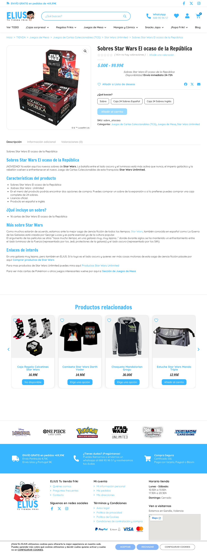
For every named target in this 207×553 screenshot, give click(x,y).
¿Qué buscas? (105, 94)
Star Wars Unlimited (116, 37)
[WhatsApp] (148, 16)
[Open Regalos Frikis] (75, 27)
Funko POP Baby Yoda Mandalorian (174, 368)
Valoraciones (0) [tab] (72, 141)
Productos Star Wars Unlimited (100, 265)
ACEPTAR (125, 546)
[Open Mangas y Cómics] (137, 27)
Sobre (103, 101)
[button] (85, 51)
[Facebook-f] (184, 3)
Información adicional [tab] (41, 141)
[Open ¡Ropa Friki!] (187, 27)
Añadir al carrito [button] (127, 382)
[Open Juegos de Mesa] (105, 27)
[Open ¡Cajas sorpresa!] (48, 27)
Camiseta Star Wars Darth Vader (32, 368)
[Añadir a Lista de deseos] (15, 320)
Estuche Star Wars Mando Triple (127, 368)
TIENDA (21, 37)
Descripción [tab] (14, 141)
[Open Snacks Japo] (163, 27)
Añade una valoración (161, 54)
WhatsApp (159, 14)
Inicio (9, 37)
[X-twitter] (191, 3)
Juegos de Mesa (39, 37)
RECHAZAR (148, 546)
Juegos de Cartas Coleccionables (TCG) (77, 37)
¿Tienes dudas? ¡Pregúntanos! (101, 453)
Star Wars (137, 231)
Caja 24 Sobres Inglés (159, 101)
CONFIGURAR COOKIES (30, 549)
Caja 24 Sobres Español (126, 101)
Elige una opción (33, 382)
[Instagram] (199, 3)
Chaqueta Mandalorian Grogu (80, 368)
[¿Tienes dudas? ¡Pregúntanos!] (76, 459)
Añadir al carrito (112, 111)
